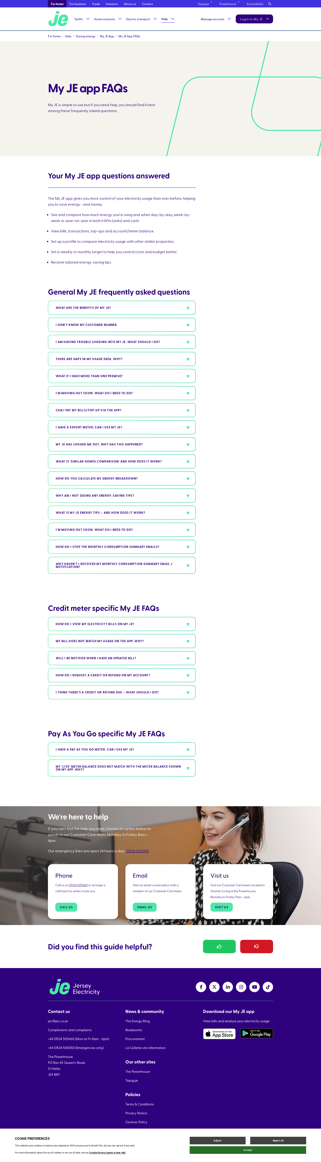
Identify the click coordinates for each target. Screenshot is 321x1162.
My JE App (107, 36)
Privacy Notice (136, 1113)
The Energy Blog (137, 1021)
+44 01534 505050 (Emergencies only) (76, 1047)
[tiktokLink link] (268, 987)
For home (57, 4)
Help (164, 19)
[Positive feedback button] (219, 946)
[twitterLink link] (214, 987)
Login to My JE (251, 19)
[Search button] (269, 3)
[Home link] (59, 19)
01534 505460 (78, 885)
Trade (96, 4)
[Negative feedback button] (256, 946)
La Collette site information (145, 1047)
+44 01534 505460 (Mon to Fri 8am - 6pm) (78, 1038)
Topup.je (203, 4)
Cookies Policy (136, 1121)
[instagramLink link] (241, 987)
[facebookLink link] (201, 987)
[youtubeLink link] (254, 987)
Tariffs (78, 19)
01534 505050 (137, 850)
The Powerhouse (137, 1071)
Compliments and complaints (70, 1029)
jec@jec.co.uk (58, 1021)
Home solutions (104, 19)
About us (130, 4)
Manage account (212, 19)
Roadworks (133, 1029)
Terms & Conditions (139, 1104)
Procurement (135, 1038)
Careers (147, 4)
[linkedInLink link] (228, 987)
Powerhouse (227, 4)
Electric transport (138, 19)
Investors (112, 4)
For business (77, 4)
